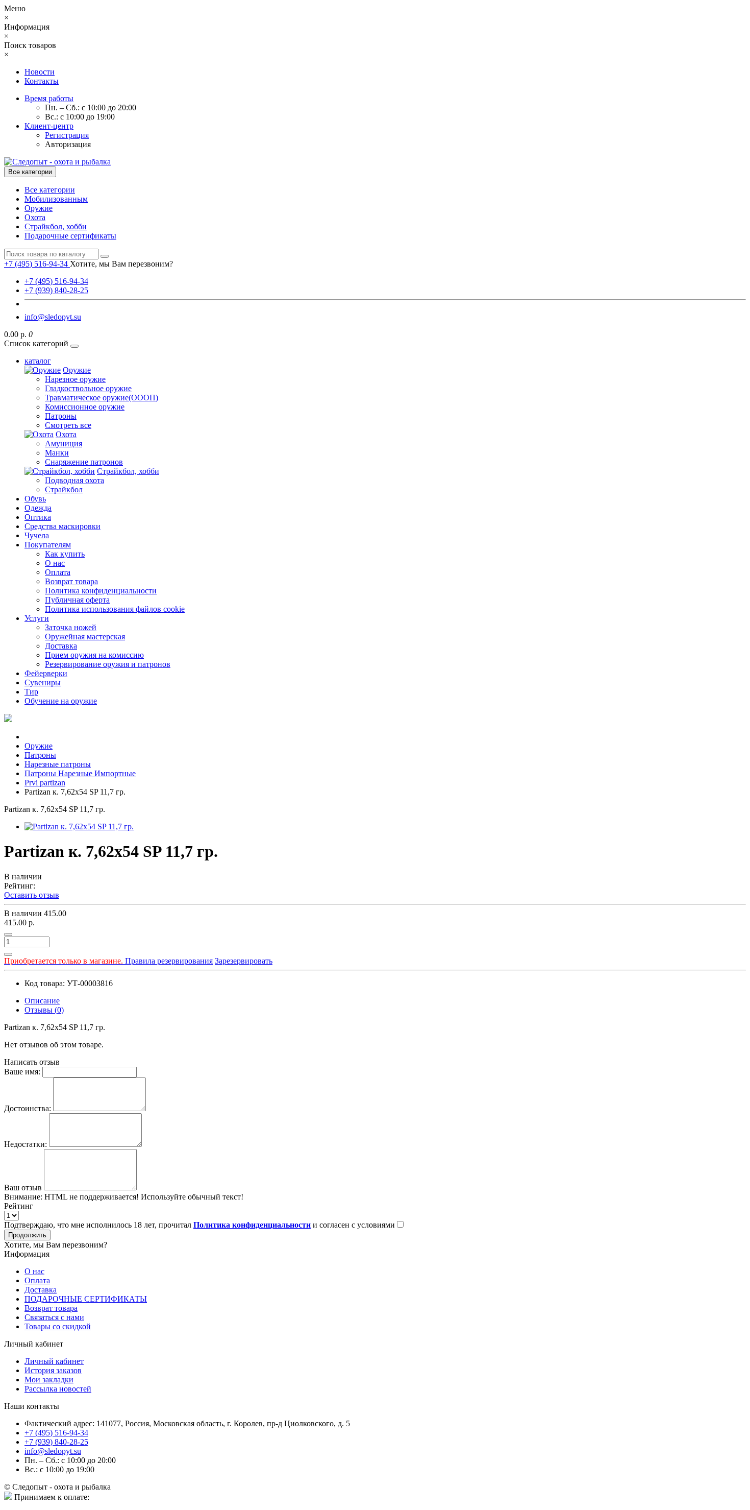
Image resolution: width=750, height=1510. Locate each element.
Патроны (61, 416)
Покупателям (47, 544)
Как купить (65, 553)
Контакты (41, 81)
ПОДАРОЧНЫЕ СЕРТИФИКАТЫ (85, 1299)
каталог (37, 360)
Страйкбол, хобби (55, 226)
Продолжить (27, 1235)
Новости (39, 71)
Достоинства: (27, 1108)
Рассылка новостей (57, 1388)
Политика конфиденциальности (101, 590)
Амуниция (63, 443)
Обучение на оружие (60, 701)
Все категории (49, 189)
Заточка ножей (70, 627)
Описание (42, 1000)
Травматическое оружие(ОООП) (101, 397)
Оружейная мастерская (85, 636)
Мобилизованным (56, 199)
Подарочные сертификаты (70, 235)
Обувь (35, 498)
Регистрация (67, 135)
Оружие (38, 208)
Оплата (57, 572)
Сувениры (42, 682)
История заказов (53, 1370)
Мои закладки (48, 1379)
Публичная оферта (77, 599)
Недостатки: (25, 1144)
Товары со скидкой (57, 1326)
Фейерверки (45, 673)
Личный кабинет (54, 1361)
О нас (55, 563)
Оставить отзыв (31, 895)
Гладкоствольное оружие (88, 388)
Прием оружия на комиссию (94, 655)
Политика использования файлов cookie (115, 609)
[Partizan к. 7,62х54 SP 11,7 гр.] (79, 826)
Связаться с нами (54, 1317)
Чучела (36, 535)
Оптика (37, 517)
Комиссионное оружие (84, 406)
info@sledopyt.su (52, 317)
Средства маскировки (62, 526)
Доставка (61, 645)
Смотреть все (68, 425)
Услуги (36, 618)
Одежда (38, 508)
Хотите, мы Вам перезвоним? (121, 263)
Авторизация (68, 144)
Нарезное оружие (75, 379)
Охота (34, 217)
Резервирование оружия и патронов (107, 664)
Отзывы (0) (44, 1009)
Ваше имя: (22, 1071)
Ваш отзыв (23, 1187)
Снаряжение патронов (84, 462)
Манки (57, 452)
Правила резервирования (108, 960)
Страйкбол (64, 489)
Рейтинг (18, 1206)
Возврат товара (71, 581)
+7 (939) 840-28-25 (56, 290)
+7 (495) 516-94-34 (56, 281)
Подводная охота (74, 480)
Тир (31, 691)
